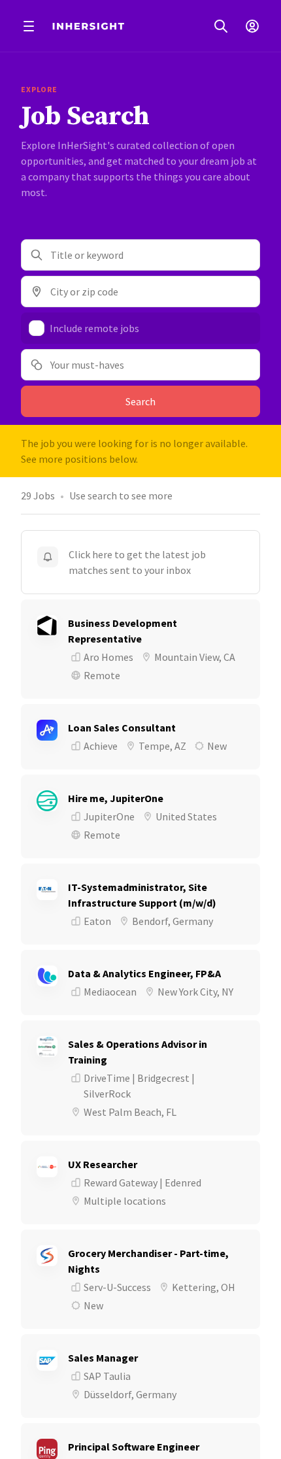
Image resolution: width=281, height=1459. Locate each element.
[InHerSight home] (88, 26)
